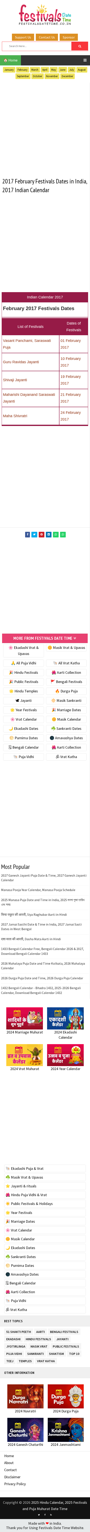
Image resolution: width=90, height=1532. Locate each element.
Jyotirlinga (15, 1345)
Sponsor (69, 37)
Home (9, 1455)
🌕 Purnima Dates (23, 737)
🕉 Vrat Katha (66, 756)
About (9, 1462)
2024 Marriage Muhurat (24, 1032)
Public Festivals (66, 1345)
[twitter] (39, 1515)
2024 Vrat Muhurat (24, 1068)
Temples (25, 1360)
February (22, 70)
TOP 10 (74, 1353)
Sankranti (35, 1353)
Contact (10, 1469)
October (37, 76)
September (23, 76)
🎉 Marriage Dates (66, 709)
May (53, 70)
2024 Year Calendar (65, 1068)
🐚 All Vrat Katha (66, 663)
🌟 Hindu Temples (23, 691)
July (71, 70)
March (34, 70)
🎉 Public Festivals (23, 681)
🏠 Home (10, 60)
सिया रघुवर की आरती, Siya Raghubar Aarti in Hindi (34, 914)
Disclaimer (12, 1476)
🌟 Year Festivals (23, 709)
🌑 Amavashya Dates (66, 737)
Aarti (40, 1331)
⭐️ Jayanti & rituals (20, 1186)
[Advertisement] (45, 128)
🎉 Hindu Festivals (23, 672)
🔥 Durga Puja (66, 691)
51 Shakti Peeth (18, 1331)
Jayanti (62, 1338)
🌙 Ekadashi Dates (23, 728)
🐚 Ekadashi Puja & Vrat (24, 1168)
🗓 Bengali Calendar (23, 747)
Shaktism (56, 1353)
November (52, 76)
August (82, 70)
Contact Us (47, 37)
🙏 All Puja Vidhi (23, 663)
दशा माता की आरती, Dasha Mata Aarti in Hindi (31, 939)
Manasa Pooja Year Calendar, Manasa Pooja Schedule (38, 890)
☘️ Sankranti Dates (66, 728)
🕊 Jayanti (23, 700)
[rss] (51, 1515)
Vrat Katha (46, 1360)
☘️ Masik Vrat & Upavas (24, 1177)
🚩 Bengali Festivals (66, 681)
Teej (9, 1360)
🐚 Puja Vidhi (23, 756)
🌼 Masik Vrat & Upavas (66, 647)
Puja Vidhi (14, 1353)
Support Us (23, 37)
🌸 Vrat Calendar (23, 719)
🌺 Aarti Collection (66, 672)
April (44, 70)
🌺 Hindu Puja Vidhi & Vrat (26, 1194)
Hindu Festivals (38, 1338)
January (9, 70)
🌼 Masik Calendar (66, 719)
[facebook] (45, 1515)
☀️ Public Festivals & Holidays (29, 1203)
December (67, 76)
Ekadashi (13, 1338)
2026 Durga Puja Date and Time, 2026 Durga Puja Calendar (42, 978)
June (62, 70)
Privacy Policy (15, 1483)
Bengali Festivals (64, 1331)
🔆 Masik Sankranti (66, 700)
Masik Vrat (39, 1345)
